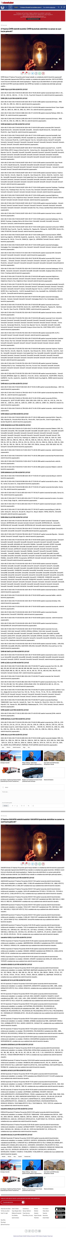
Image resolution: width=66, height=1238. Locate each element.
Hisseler (36, 1213)
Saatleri (20, 1156)
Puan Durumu (26, 1213)
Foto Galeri (45, 1208)
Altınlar (36, 1208)
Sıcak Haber (46, 1217)
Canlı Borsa (26, 1208)
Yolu (29, 747)
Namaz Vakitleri (27, 1211)
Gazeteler (45, 1215)
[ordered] (22, 806)
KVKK (37, 1236)
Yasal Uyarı (50, 1236)
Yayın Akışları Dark (16, 1211)
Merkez (9, 1156)
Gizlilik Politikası (27, 1236)
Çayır (3, 747)
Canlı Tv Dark (15, 1208)
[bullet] (24, 806)
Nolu (15, 1156)
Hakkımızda (16, 1236)
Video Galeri (46, 1211)
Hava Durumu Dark (6, 1208)
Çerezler (33, 1236)
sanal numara (15, 1217)
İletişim (21, 1236)
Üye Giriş (3, 1220)
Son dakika (49, 7)
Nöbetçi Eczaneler (16, 1213)
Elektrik (8, 747)
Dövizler (36, 1211)
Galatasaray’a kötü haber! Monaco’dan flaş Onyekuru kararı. (31, 7)
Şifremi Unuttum (5, 1224)
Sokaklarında (27, 1156)
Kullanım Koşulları (43, 1236)
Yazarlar (45, 1213)
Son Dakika (15, 1215)
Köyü (24, 747)
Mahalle (3, 1156)
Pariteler (36, 1217)
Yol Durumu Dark (5, 1211)
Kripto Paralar (38, 1215)
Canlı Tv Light (4, 1213)
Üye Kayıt (3, 1222)
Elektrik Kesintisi (17, 747)
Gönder (6, 805)
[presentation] (6, 7)
